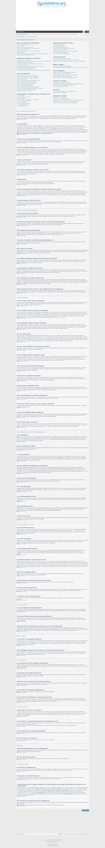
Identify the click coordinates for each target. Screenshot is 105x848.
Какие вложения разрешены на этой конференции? (64, 91)
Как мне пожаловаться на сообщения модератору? (28, 86)
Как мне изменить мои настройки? (24, 59)
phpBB (47, 252)
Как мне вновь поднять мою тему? (24, 90)
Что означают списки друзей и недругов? (62, 66)
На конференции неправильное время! (25, 62)
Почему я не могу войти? (22, 49)
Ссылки (17, 32)
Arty (48, 841)
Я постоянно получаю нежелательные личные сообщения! (66, 59)
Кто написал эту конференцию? (60, 97)
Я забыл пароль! (20, 52)
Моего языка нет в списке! (22, 65)
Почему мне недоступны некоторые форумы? (26, 83)
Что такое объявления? (22, 102)
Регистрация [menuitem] (88, 32)
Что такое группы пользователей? (60, 47)
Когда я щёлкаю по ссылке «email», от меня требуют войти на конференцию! (33, 70)
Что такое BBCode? (21, 95)
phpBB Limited (57, 769)
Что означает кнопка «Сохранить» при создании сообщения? (30, 88)
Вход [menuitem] (86, 32)
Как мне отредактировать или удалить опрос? (27, 81)
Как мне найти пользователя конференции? (62, 76)
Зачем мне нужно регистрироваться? (25, 44)
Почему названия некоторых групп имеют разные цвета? (65, 51)
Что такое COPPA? (21, 45)
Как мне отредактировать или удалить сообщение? (28, 76)
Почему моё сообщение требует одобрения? (26, 89)
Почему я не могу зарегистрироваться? (25, 47)
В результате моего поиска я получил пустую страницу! (65, 74)
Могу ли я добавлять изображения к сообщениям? (28, 99)
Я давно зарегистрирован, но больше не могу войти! (28, 51)
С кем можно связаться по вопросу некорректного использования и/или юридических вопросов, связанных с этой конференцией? (68, 101)
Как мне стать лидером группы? (60, 49)
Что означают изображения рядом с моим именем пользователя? (31, 66)
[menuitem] (84, 32)
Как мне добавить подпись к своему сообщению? (27, 77)
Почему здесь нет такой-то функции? (61, 98)
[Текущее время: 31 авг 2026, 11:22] (87, 37)
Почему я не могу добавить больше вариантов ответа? (28, 80)
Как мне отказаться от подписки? (60, 86)
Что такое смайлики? (21, 98)
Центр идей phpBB (21, 778)
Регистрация (24, 34)
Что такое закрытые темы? (22, 104)
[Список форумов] (52, 4)
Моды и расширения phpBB (52, 844)
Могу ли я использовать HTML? (23, 97)
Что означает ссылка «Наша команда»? (61, 53)
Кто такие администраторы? (59, 44)
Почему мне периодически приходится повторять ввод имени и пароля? (32, 53)
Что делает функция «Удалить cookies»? (25, 54)
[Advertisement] (52, 20)
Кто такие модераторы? (58, 45)
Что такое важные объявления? (23, 100)
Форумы (22, 31)
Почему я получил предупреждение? (25, 85)
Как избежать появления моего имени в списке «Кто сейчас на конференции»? (34, 61)
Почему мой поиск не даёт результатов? (62, 73)
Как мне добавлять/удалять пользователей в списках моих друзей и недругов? (70, 67)
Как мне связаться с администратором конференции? (65, 102)
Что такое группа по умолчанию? (60, 52)
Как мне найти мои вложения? (59, 92)
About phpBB (69, 770)
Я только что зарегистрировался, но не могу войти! (28, 48)
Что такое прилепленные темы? (23, 103)
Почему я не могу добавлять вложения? (25, 84)
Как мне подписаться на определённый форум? (63, 85)
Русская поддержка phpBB (52, 842)
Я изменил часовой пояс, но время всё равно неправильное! (30, 63)
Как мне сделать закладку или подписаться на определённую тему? (68, 83)
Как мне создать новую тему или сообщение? (27, 75)
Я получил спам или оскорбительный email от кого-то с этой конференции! (69, 61)
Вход (19, 34)
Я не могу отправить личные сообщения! (62, 58)
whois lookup (27, 788)
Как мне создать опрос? (22, 79)
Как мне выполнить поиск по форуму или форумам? (64, 72)
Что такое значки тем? (21, 106)
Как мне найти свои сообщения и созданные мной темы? (65, 77)
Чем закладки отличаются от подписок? (62, 82)
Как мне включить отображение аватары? (26, 67)
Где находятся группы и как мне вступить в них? (63, 48)
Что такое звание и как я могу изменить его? (26, 69)
